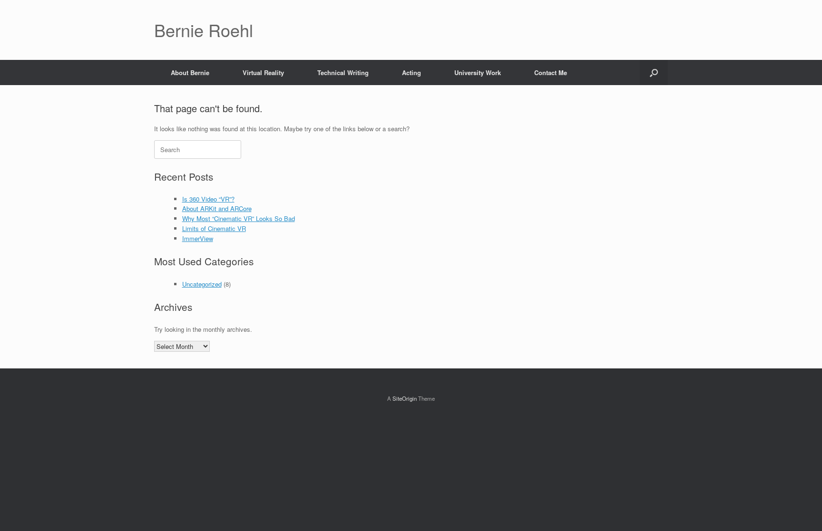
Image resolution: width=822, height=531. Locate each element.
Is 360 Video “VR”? (208, 198)
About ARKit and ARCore (217, 208)
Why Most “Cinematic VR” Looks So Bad (238, 218)
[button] (654, 72)
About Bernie (190, 72)
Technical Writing (343, 72)
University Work (477, 72)
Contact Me (550, 72)
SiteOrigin (404, 398)
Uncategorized (202, 284)
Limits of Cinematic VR (214, 228)
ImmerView (197, 238)
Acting (411, 72)
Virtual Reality (263, 72)
